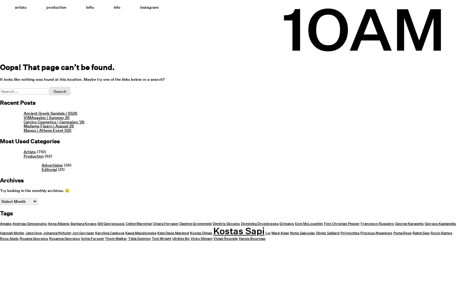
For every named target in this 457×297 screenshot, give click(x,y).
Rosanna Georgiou (64, 238)
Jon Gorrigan (83, 233)
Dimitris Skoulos (226, 224)
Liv (267, 233)
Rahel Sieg (421, 233)
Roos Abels (9, 238)
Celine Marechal (139, 224)
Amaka (6, 224)
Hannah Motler (12, 233)
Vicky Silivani (201, 238)
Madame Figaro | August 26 (49, 126)
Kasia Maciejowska (140, 233)
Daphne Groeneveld (195, 224)
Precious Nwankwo (376, 233)
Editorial (49, 169)
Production (56, 7)
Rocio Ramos (441, 233)
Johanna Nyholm (57, 233)
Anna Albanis (59, 224)
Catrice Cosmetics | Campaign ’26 (54, 122)
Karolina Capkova (109, 233)
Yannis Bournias (251, 238)
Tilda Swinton (139, 238)
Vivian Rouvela (225, 238)
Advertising (52, 165)
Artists (20, 7)
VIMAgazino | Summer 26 (47, 117)
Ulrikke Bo (181, 238)
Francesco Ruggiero (377, 224)
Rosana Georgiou (34, 238)
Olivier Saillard (327, 233)
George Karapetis (409, 224)
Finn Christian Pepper (342, 224)
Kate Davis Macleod (173, 233)
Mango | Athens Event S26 (48, 130)
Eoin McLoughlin (309, 224)
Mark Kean (280, 233)
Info (117, 7)
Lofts (90, 7)
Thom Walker (116, 238)
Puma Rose (402, 233)
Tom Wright (161, 238)
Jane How (33, 233)
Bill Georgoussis (111, 224)
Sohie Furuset (92, 238)
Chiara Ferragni (165, 224)
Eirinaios (286, 224)
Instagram (149, 7)
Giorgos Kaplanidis (440, 224)
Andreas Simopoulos (29, 224)
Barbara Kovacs (84, 224)
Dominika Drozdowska (260, 224)
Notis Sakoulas (302, 233)
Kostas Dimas (201, 233)
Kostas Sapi (239, 230)
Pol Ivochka (349, 233)
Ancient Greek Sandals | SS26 (50, 113)
